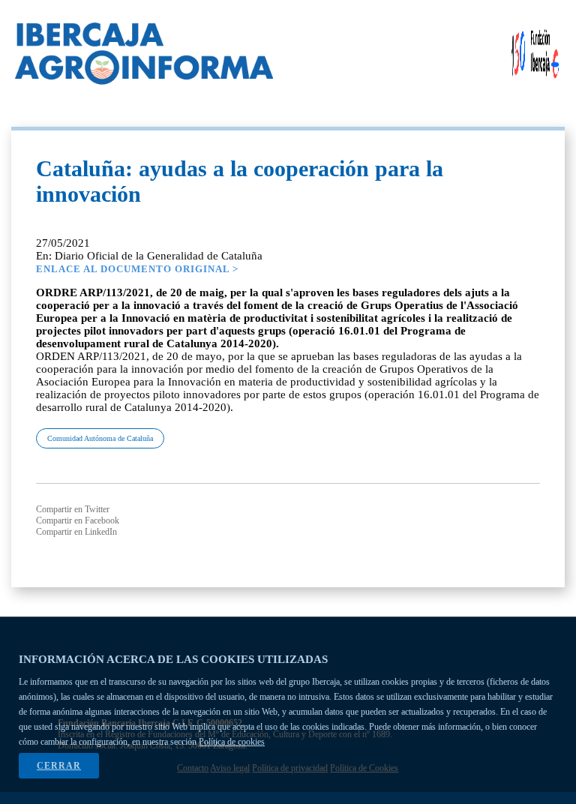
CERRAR (59, 765)
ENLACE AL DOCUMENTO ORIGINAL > (137, 268)
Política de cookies (232, 741)
